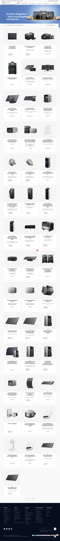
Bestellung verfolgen (17, 515)
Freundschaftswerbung (28, 512)
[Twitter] (6, 529)
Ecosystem (5, 521)
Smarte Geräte (6, 518)
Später (50, 11)
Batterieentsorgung (39, 522)
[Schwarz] (30, 201)
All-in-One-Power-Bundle (29, 514)
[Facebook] (4, 529)
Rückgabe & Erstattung (39, 519)
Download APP (16, 513)
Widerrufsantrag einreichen (18, 522)
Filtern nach (51, 25)
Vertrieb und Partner (28, 522)
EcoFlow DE (11, 535)
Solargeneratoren (6, 516)
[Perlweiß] (48, 137)
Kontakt (47, 511)
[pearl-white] (30, 421)
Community (48, 512)
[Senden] (55, 529)
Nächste (33, 498)
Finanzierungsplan (38, 515)
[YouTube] (11, 529)
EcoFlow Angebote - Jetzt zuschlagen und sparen (15, 25)
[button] (59, 24)
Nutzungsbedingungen (7, 536)
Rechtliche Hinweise (39, 509)
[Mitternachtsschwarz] (49, 137)
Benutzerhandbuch (17, 512)
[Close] (58, 20)
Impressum (48, 515)
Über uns (47, 509)
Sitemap (20, 536)
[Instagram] (9, 529)
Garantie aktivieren (17, 516)
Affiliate (26, 511)
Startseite (5, 25)
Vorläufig (27, 498)
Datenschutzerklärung (14, 536)
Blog (47, 514)
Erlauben (55, 11)
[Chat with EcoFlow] (57, 535)
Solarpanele (5, 515)
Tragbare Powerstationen (8, 509)
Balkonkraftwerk (6, 513)
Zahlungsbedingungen (39, 513)
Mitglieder (26, 509)
